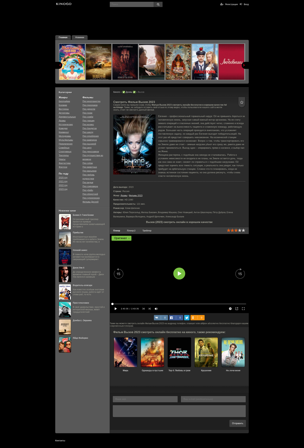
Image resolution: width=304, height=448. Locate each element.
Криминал (64, 132)
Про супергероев (91, 198)
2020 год (63, 177)
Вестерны (64, 109)
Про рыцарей (89, 144)
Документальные (67, 117)
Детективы (64, 113)
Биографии (64, 101)
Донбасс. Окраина (82, 320)
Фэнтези (63, 167)
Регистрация (231, 4)
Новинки (79, 37)
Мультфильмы (66, 140)
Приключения (65, 144)
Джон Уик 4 (78, 268)
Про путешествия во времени (93, 157)
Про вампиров (90, 140)
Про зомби (88, 117)
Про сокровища (90, 186)
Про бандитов (90, 128)
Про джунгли (89, 109)
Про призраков (90, 105)
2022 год (63, 185)
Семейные (64, 148)
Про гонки (87, 113)
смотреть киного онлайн (63, 4)
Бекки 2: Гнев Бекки (83, 215)
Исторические (66, 124)
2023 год (63, 189)
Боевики (63, 105)
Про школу (88, 132)
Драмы (124, 195)
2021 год (63, 181)
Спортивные (65, 151)
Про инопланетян (91, 101)
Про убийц (88, 190)
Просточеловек (81, 303)
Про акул (87, 148)
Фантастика (65, 163)
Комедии (63, 128)
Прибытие (78, 232)
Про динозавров (91, 151)
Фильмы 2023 (135, 195)
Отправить (237, 423)
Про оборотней (90, 194)
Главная (63, 37)
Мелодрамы (65, 136)
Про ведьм (88, 182)
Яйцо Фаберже (80, 338)
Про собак (88, 163)
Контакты (60, 440)
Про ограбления (91, 136)
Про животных (90, 167)
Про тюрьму (88, 120)
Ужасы (62, 159)
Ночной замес (80, 250)
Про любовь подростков (88, 177)
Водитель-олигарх (82, 285)
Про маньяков (89, 171)
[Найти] (158, 4)
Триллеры (64, 155)
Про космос (88, 124)
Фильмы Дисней (91, 202)
